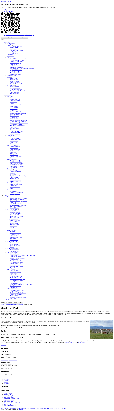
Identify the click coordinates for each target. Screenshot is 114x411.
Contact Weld (10, 54)
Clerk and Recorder (15, 100)
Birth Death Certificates (15, 46)
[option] (58, 35)
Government (7, 95)
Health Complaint (14, 92)
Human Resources (14, 116)
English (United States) (19, 35)
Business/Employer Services (17, 199)
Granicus (20, 409)
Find (8, 57)
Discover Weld (10, 56)
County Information (12, 145)
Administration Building (16, 162)
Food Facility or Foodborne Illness (18, 91)
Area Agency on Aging (15, 242)
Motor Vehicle (13, 78)
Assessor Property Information (17, 60)
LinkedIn (6, 382)
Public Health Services (15, 283)
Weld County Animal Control (17, 290)
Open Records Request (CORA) (12, 402)
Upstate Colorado (14, 208)
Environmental (10, 269)
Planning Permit (14, 53)
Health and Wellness (15, 245)
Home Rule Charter (15, 187)
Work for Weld (7, 404)
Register (9, 77)
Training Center (14, 167)
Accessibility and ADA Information (18, 58)
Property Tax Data (14, 178)
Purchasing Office (14, 128)
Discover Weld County (15, 213)
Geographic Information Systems (18, 113)
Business (9, 196)
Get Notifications (14, 235)
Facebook (6, 377)
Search (2, 302)
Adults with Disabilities (15, 277)
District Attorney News (15, 150)
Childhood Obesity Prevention (17, 258)
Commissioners (13, 102)
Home (2, 304)
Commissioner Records (15, 171)
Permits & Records (14, 72)
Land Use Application (15, 203)
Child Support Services (15, 256)
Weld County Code (8, 401)
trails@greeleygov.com (71, 342)
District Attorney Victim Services (18, 293)
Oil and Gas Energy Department (18, 121)
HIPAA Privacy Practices (60, 408)
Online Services (11, 230)
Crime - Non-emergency (16, 89)
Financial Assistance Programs (17, 261)
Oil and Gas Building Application (18, 205)
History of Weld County (16, 215)
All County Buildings (15, 160)
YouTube (6, 380)
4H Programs (13, 210)
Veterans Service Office (15, 132)
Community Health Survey (16, 61)
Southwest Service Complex (17, 166)
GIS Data (12, 173)
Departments (10, 96)
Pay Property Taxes (11, 75)
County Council (14, 106)
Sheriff (11, 130)
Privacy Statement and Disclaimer (9, 408)
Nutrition (12, 247)
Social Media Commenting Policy (44, 408)
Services (6, 228)
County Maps (13, 64)
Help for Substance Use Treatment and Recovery (22, 68)
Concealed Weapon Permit (16, 50)
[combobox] (14, 38)
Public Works (13, 127)
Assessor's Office (14, 221)
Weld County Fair (14, 217)
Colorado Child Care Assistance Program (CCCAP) (22, 255)
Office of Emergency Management (18, 120)
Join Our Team (13, 153)
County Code (13, 185)
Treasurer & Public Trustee (16, 131)
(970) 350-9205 (82, 342)
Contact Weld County (15, 134)
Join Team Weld (11, 43)
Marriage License (14, 51)
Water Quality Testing (15, 272)
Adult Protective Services (16, 276)
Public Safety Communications (17, 125)
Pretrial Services (14, 295)
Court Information (14, 65)
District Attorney (14, 109)
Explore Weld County (12, 209)
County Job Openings (15, 63)
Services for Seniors (12, 241)
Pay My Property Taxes (9, 396)
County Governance (12, 182)
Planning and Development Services (19, 123)
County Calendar (14, 148)
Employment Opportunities (16, 67)
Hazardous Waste (14, 270)
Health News (13, 152)
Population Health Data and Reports (19, 176)
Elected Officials (11, 135)
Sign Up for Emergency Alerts (11, 398)
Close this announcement (7, 11)
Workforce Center (14, 249)
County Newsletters (15, 149)
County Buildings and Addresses (9, 360)
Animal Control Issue (15, 88)
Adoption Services (14, 254)
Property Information (12, 219)
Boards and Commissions (16, 184)
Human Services (14, 117)
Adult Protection (14, 244)
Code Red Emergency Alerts (17, 84)
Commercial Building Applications (18, 201)
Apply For (9, 45)
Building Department (15, 99)
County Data (10, 169)
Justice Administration (12, 288)
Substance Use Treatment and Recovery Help (21, 284)
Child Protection (14, 259)
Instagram (6, 383)
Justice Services (14, 118)
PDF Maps (12, 227)
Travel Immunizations (15, 286)
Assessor (12, 97)
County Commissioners (15, 139)
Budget (11, 188)
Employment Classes (15, 82)
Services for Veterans (12, 248)
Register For (13, 238)
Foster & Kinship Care (15, 263)
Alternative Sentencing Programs (18, 297)
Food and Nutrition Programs (17, 262)
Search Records (14, 240)
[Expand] (9, 42)
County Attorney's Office (16, 104)
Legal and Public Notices (16, 70)
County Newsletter (14, 81)
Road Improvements (15, 194)
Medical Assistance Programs (17, 266)
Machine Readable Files (10, 405)
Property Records (14, 177)
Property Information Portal (16, 220)
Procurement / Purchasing (16, 206)
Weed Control (13, 273)
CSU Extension (14, 107)
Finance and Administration (16, 111)
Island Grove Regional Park (17, 163)
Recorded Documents (15, 180)
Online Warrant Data (15, 71)
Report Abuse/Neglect (15, 267)
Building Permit (14, 47)
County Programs (11, 189)
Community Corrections (16, 294)
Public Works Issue (14, 93)
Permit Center (13, 226)
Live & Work (7, 195)
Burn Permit (13, 49)
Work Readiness (14, 287)
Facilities (12, 110)
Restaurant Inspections (15, 74)
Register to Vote (14, 79)
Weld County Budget (9, 397)
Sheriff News (13, 157)
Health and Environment (16, 114)
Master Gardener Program (16, 216)
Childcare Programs (15, 212)
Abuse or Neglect (14, 86)
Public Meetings (14, 155)
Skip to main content (6, 1)
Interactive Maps (14, 223)
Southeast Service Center (16, 164)
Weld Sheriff (13, 298)
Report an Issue (10, 85)
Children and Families (12, 252)
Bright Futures (13, 191)
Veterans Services (14, 251)
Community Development (16, 192)
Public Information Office (16, 124)
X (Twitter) (6, 379)
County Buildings (11, 159)
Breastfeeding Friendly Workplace (18, 198)
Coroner (12, 103)
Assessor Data (13, 170)
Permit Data (13, 174)
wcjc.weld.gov (4, 10)
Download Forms (14, 234)
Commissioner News (15, 146)
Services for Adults (11, 274)
